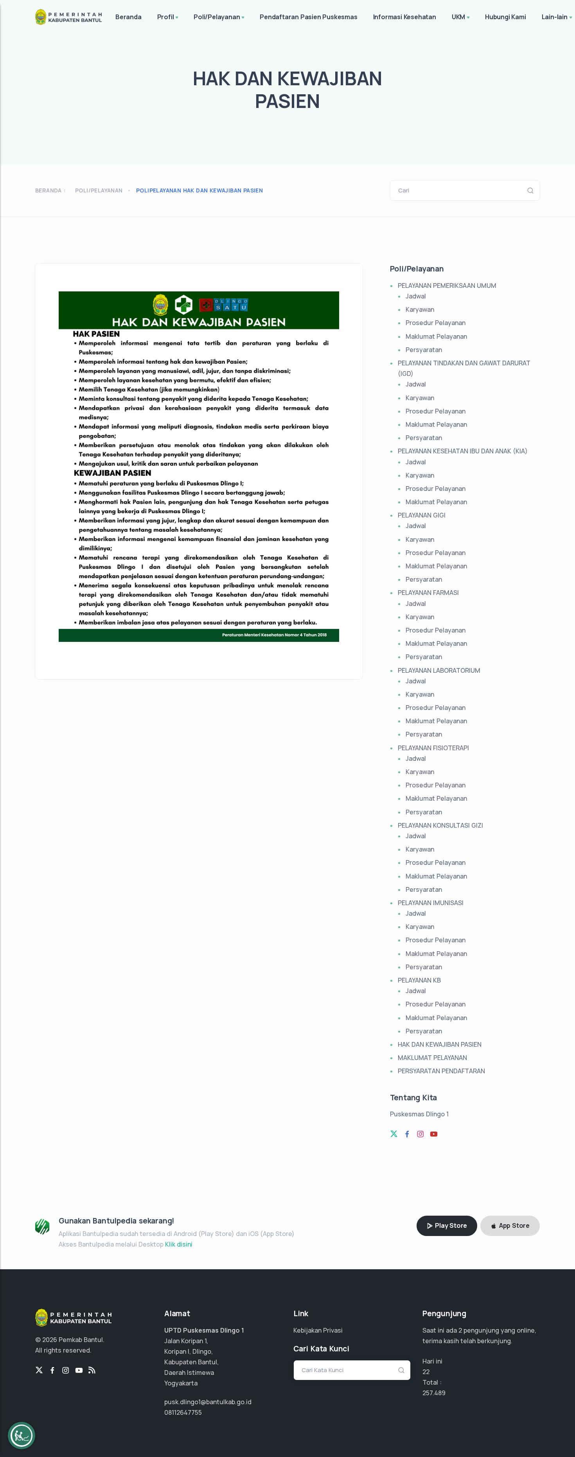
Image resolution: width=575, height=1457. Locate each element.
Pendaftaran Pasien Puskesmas (308, 17)
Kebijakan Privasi (318, 1330)
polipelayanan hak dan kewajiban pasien (199, 190)
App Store (514, 1225)
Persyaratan (424, 349)
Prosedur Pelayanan (435, 322)
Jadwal (416, 296)
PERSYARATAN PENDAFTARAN (441, 1071)
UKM (458, 17)
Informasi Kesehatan (404, 17)
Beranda (128, 17)
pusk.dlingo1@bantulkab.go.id (208, 1402)
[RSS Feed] (91, 1371)
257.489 (434, 1393)
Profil (165, 17)
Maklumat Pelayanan (436, 336)
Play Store (450, 1225)
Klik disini (178, 1244)
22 (425, 1371)
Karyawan (420, 309)
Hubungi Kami (505, 17)
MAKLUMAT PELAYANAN (432, 1057)
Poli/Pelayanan (217, 17)
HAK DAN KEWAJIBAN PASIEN (440, 1044)
